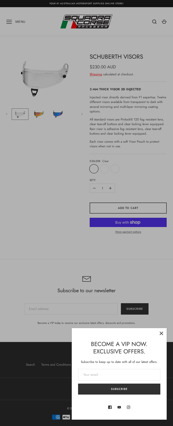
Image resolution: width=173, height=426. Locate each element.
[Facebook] (110, 407)
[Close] (161, 333)
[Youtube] (119, 407)
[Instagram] (128, 407)
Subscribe (119, 389)
